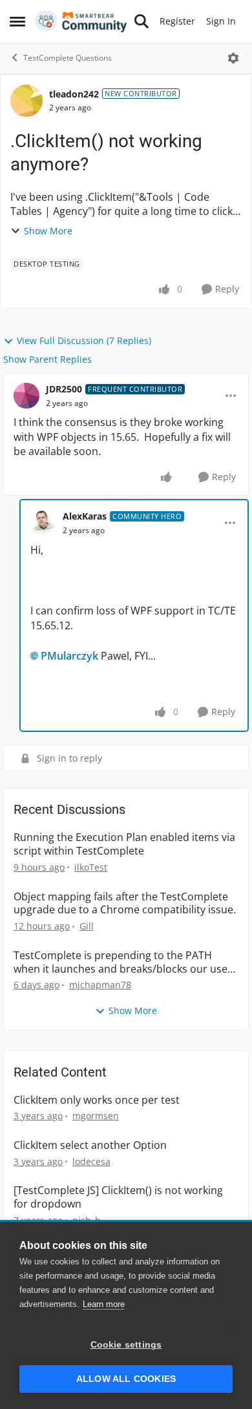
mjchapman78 (100, 984)
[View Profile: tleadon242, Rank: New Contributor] (26, 101)
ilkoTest (90, 867)
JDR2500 (64, 389)
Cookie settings (126, 1345)
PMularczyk (69, 656)
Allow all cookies (126, 1379)
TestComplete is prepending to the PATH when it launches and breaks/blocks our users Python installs (125, 962)
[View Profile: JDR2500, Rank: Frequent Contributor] (26, 396)
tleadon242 (74, 94)
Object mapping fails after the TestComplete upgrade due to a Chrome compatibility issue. (125, 903)
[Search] (141, 21)
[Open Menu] (233, 58)
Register (177, 21)
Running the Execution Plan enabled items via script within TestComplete (124, 844)
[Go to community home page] (81, 21)
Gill (86, 926)
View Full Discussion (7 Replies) (84, 340)
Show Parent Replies (47, 359)
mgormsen (95, 1116)
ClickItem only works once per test (97, 1100)
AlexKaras (85, 516)
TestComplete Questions (67, 57)
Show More (48, 231)
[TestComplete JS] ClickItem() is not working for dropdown (118, 1197)
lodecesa (91, 1161)
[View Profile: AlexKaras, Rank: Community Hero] (43, 523)
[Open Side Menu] (17, 21)
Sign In (221, 21)
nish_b (86, 1220)
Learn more (104, 1304)
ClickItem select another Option (90, 1145)
